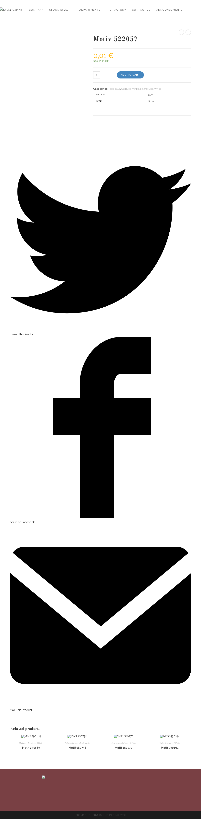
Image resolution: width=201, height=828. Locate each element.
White (157, 88)
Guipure (126, 88)
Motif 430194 (170, 747)
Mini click (137, 88)
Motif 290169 (31, 747)
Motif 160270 (123, 747)
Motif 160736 (77, 747)
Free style (114, 88)
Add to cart (130, 75)
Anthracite (84, 743)
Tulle (67, 743)
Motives (148, 88)
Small (151, 101)
